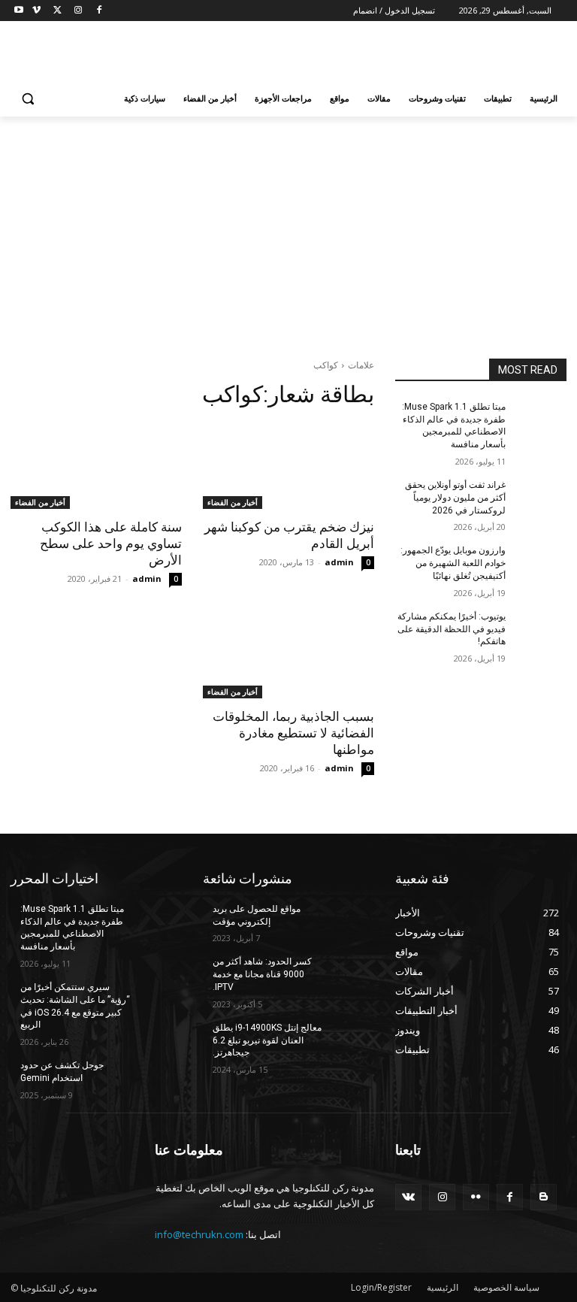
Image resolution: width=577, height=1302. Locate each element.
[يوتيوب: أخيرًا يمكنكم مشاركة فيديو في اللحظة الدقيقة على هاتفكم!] (540, 628)
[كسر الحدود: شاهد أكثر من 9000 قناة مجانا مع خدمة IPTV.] (348, 973)
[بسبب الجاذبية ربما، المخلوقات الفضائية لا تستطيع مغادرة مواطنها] (288, 655)
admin (339, 562)
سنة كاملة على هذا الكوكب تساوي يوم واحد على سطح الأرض (111, 543)
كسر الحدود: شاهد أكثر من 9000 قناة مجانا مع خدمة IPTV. (262, 974)
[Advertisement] (186, 53)
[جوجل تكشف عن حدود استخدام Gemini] (156, 1077)
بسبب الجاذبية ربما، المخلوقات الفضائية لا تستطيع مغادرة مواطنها (293, 733)
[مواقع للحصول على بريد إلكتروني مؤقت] (348, 921)
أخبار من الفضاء (232, 502)
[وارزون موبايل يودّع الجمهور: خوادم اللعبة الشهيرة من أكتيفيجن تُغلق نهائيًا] (540, 562)
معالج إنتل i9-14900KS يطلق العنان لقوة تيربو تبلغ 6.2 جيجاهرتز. (267, 1040)
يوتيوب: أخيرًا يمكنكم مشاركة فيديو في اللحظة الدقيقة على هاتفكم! (451, 629)
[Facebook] (98, 11)
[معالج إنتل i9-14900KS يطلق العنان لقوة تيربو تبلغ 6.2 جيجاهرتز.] (348, 1040)
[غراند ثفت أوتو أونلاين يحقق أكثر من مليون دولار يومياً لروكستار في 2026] (540, 497)
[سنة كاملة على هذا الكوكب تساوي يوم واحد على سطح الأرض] (96, 466)
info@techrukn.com (199, 1234)
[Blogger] (543, 1197)
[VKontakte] (408, 1197)
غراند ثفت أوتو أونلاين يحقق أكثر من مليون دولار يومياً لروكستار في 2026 (455, 498)
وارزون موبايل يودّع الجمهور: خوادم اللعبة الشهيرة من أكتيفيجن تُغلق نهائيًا (453, 563)
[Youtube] (19, 11)
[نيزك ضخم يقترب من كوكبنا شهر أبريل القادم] (288, 466)
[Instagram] (77, 11)
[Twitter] (57, 11)
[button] (28, 99)
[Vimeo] (36, 11)
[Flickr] (476, 1197)
